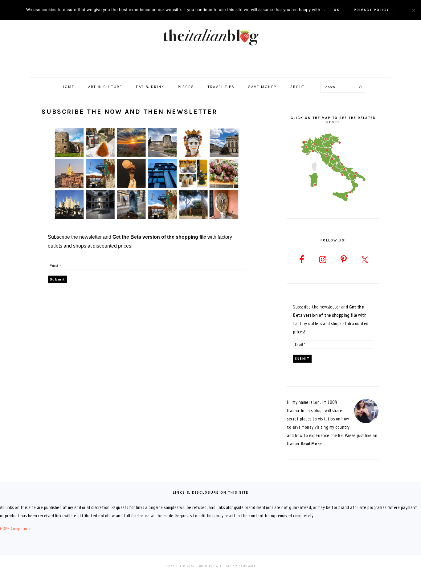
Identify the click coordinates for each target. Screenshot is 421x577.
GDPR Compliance (16, 528)
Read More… (313, 444)
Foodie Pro (206, 566)
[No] (413, 10)
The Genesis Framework (238, 566)
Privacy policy (371, 10)
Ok (337, 10)
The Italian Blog (210, 36)
